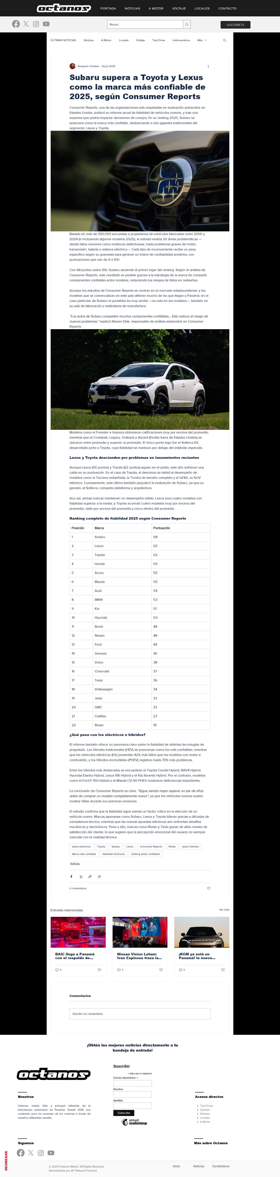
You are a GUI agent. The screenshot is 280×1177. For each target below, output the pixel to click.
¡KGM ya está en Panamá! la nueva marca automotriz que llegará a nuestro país (199, 956)
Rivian (172, 846)
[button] (224, 40)
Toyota (101, 846)
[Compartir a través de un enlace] (90, 876)
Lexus (130, 846)
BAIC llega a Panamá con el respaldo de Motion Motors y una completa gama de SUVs (74, 956)
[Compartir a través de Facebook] (71, 876)
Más (200, 40)
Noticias (89, 40)
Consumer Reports (151, 846)
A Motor (106, 40)
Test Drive (158, 40)
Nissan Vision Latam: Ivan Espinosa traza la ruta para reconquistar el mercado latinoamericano (138, 956)
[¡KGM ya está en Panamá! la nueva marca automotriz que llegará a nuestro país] (201, 932)
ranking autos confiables (145, 853)
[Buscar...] (186, 24)
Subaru (116, 846)
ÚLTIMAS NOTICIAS (63, 40)
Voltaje (140, 40)
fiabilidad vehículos (113, 853)
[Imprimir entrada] (99, 876)
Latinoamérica (181, 40)
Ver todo (224, 909)
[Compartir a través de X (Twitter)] (80, 876)
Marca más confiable (84, 853)
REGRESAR (6, 1161)
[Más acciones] (208, 66)
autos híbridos (190, 846)
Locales (124, 40)
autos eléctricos (81, 846)
